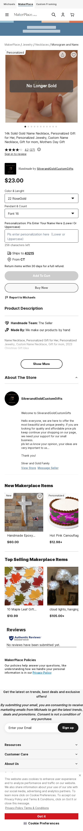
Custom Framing (46, 4)
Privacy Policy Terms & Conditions (27, 808)
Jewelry (28, 44)
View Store (28, 468)
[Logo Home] (25, 15)
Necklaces (42, 44)
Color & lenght (14, 191)
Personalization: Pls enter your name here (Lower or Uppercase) (40, 225)
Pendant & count (16, 206)
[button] (41, 823)
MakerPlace (12, 44)
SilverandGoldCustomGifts (55, 168)
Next (78, 87)
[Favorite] (74, 55)
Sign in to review (15, 154)
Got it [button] (41, 816)
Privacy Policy (42, 672)
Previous (4, 87)
